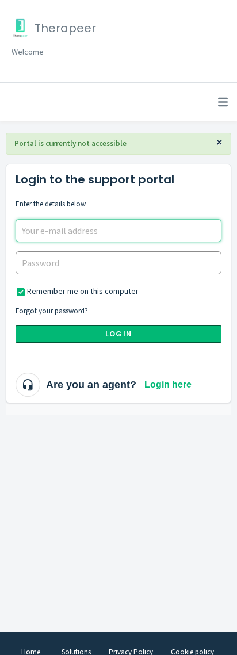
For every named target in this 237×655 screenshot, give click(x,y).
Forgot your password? (52, 311)
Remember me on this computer (83, 291)
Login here (168, 384)
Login (118, 334)
